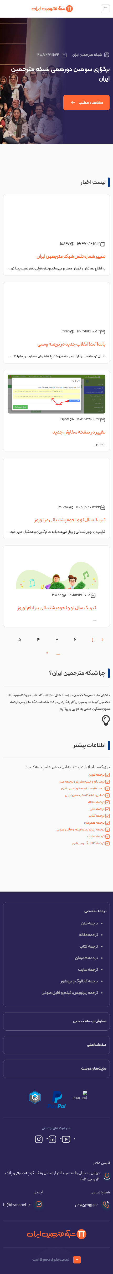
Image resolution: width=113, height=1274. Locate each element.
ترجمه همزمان (94, 822)
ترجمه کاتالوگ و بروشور (88, 843)
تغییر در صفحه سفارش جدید (78, 432)
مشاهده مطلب (91, 103)
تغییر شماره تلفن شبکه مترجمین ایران (71, 256)
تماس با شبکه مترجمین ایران (85, 795)
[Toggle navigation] (105, 8)
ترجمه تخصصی (95, 911)
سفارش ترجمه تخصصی (89, 1021)
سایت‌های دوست (93, 1068)
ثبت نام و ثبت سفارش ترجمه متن (82, 781)
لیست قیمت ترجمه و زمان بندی (83, 788)
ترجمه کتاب (97, 816)
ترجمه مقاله (96, 802)
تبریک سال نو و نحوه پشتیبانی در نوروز (69, 520)
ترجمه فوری (96, 775)
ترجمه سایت (96, 836)
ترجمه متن (97, 809)
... (58, 653)
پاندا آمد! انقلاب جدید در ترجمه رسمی (71, 344)
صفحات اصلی (96, 1045)
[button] (35, 1100)
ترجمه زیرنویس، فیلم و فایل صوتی (80, 829)
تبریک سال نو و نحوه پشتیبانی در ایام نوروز (56, 608)
